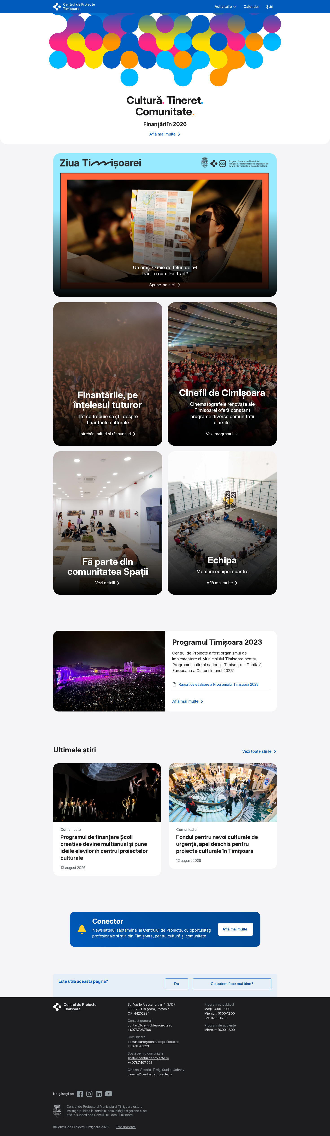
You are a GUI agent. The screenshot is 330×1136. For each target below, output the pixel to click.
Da (176, 983)
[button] (225, 6)
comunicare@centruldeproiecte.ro (153, 1042)
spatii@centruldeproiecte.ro (148, 1058)
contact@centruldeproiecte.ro (150, 1025)
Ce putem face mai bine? (232, 983)
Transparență (126, 1127)
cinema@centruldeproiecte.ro (150, 1074)
